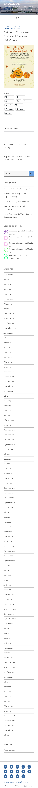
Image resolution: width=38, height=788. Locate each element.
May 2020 (7, 638)
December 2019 (9, 662)
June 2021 (7, 575)
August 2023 (8, 449)
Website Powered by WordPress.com (16, 782)
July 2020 (7, 628)
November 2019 (9, 667)
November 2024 (9, 376)
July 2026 (7, 279)
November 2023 (9, 435)
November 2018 (9, 720)
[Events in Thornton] (23, 767)
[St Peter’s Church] (11, 771)
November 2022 (9, 493)
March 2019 (8, 701)
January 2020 (8, 657)
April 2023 (7, 468)
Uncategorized (9, 750)
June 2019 (7, 686)
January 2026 (8, 308)
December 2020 (9, 604)
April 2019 (7, 696)
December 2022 (9, 488)
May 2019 (7, 691)
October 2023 (9, 439)
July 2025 (7, 338)
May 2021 (7, 580)
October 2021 (9, 556)
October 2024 (9, 381)
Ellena (11, 231)
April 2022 (7, 527)
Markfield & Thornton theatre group (17, 189)
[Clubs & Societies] (29, 771)
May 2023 (7, 464)
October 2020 (9, 614)
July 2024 (7, 396)
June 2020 (7, 633)
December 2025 (9, 313)
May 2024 (7, 405)
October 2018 (9, 725)
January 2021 (8, 599)
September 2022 (10, 502)
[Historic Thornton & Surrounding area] (29, 767)
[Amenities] (23, 771)
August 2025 (8, 333)
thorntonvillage (12, 29)
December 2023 (9, 430)
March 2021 (8, 590)
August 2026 (8, 275)
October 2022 (9, 497)
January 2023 (8, 483)
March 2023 (8, 473)
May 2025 (7, 347)
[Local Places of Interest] (23, 776)
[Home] (11, 767)
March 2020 (8, 648)
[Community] (17, 771)
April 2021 (7, 585)
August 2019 (8, 677)
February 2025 (9, 362)
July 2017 (7, 735)
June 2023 (7, 459)
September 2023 (9, 444)
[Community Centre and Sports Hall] (5, 771)
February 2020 (9, 653)
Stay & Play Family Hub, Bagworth (16, 201)
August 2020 (8, 623)
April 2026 (7, 294)
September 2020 (10, 619)
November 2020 (10, 609)
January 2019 (8, 711)
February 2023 (9, 478)
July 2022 (7, 512)
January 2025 (8, 367)
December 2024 (9, 372)
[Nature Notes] (11, 776)
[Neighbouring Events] (17, 776)
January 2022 (8, 541)
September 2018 (9, 730)
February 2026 (9, 304)
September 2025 (10, 328)
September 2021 (9, 560)
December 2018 (9, 716)
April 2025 (7, 352)
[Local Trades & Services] (5, 776)
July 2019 (7, 682)
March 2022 (8, 531)
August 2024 (8, 391)
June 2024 (7, 401)
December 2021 (9, 546)
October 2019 (9, 672)
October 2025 (9, 323)
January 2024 (8, 425)
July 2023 (7, 454)
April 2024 (7, 410)
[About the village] (17, 767)
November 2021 (9, 551)
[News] (5, 767)
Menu (20, 18)
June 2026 (7, 284)
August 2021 (8, 565)
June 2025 (7, 342)
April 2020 (7, 643)
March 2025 (8, 357)
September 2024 (10, 386)
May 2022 (7, 522)
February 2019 (9, 706)
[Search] (31, 173)
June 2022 (7, 517)
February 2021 (9, 594)
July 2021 (7, 570)
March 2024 (8, 415)
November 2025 (9, 318)
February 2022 (9, 536)
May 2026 (7, 289)
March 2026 (8, 299)
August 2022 (8, 507)
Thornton (12, 4)
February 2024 (9, 420)
